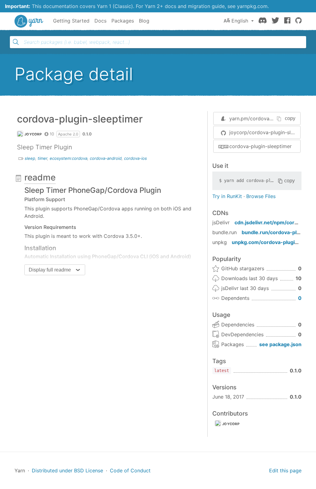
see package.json (280, 344)
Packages (122, 21)
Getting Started (71, 21)
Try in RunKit (227, 196)
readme (40, 177)
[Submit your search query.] (16, 42)
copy (290, 118)
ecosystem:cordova (68, 158)
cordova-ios (135, 158)
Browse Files (261, 196)
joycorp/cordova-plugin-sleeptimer (264, 132)
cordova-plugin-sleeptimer (260, 146)
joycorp (33, 134)
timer (42, 158)
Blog (144, 21)
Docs (100, 21)
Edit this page (285, 470)
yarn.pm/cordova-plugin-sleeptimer (270, 118)
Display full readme (50, 269)
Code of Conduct (130, 470)
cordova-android (106, 158)
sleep (30, 158)
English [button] (240, 21)
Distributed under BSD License (67, 470)
